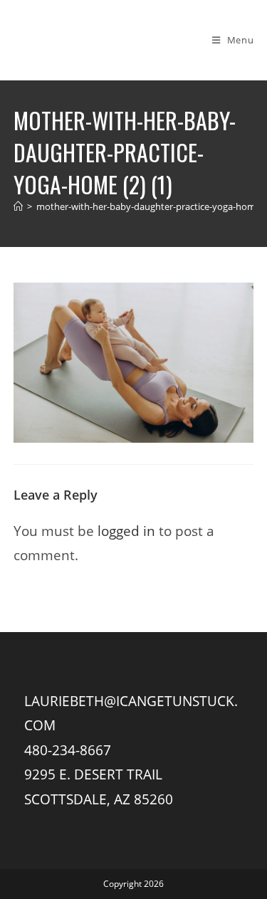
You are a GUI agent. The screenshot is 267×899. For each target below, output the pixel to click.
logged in (126, 530)
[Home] (18, 206)
